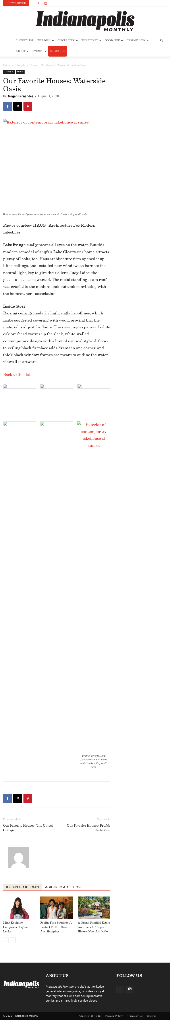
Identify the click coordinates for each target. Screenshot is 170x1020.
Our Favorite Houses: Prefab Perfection (88, 828)
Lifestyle (20, 65)
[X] (17, 106)
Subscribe (57, 51)
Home (6, 65)
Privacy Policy (114, 1016)
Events (37, 51)
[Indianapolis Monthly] (85, 21)
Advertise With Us (90, 1016)
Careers (151, 1016)
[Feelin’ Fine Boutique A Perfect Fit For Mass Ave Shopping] (56, 907)
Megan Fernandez (20, 96)
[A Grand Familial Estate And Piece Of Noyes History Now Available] (94, 907)
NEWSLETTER (17, 3)
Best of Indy (136, 40)
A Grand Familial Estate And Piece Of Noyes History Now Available (94, 927)
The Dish (44, 40)
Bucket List (24, 40)
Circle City (66, 40)
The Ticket (89, 40)
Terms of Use (135, 1016)
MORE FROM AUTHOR (62, 887)
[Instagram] (45, 3)
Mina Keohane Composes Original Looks (16, 927)
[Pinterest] (27, 106)
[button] (161, 41)
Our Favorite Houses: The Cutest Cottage (28, 828)
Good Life (112, 40)
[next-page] (13, 940)
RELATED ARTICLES (22, 887)
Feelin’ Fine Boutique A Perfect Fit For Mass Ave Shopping (56, 927)
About (20, 51)
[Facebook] (38, 3)
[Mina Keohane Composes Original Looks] (19, 907)
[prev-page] (6, 940)
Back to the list (16, 375)
